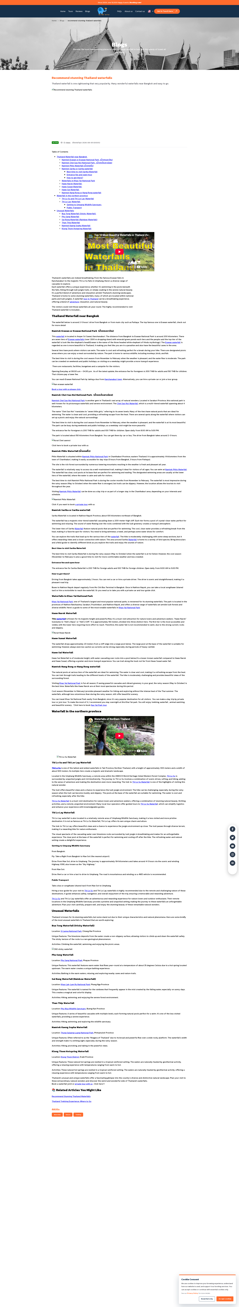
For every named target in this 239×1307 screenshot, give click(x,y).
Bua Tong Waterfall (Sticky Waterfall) (79, 213)
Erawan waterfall (172, 342)
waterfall (60, 336)
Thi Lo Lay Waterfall (71, 201)
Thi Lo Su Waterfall (141, 781)
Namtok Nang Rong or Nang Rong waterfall (81, 192)
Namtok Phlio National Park (95, 456)
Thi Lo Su (171, 775)
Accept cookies (225, 1299)
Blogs (62, 20)
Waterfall (79, 528)
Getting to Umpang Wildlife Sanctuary (84, 204)
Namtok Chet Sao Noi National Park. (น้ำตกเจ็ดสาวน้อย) (87, 162)
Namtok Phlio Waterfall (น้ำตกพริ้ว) (77, 165)
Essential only (207, 1299)
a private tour (81, 504)
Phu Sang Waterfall (70, 216)
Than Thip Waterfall (71, 222)
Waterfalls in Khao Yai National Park (78, 180)
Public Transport (74, 207)
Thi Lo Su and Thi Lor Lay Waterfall (78, 198)
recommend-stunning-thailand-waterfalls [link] (84, 20)
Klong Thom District (70, 1056)
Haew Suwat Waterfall (72, 186)
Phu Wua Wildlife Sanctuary (73, 1008)
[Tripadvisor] (232, 863)
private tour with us (83, 1083)
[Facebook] (232, 829)
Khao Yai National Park (62, 601)
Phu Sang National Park (71, 960)
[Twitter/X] (232, 837)
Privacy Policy (192, 1293)
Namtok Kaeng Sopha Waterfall (76, 225)
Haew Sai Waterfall (71, 189)
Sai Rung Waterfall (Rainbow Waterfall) (79, 219)
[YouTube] (232, 846)
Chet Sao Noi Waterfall (127, 403)
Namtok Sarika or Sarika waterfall (77, 168)
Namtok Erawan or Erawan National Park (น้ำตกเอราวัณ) (87, 159)
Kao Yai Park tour (99, 705)
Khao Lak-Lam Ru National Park (75, 984)
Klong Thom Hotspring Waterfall (76, 228)
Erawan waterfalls (76, 339)
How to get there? (75, 177)
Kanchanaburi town (113, 379)
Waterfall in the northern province (72, 195)
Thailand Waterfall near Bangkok (72, 156)
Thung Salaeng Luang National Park (77, 1032)
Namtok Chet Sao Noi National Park (68, 400)
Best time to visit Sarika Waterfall (82, 171)
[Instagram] (232, 854)
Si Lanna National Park (71, 931)
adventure (74, 301)
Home (54, 20)
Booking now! (135, 2)
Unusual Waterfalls (65, 210)
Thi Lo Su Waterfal (149, 803)
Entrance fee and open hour (79, 174)
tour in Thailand (90, 298)
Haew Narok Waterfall (72, 183)
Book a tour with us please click (67, 389)
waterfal (115, 536)
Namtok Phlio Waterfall (176, 469)
